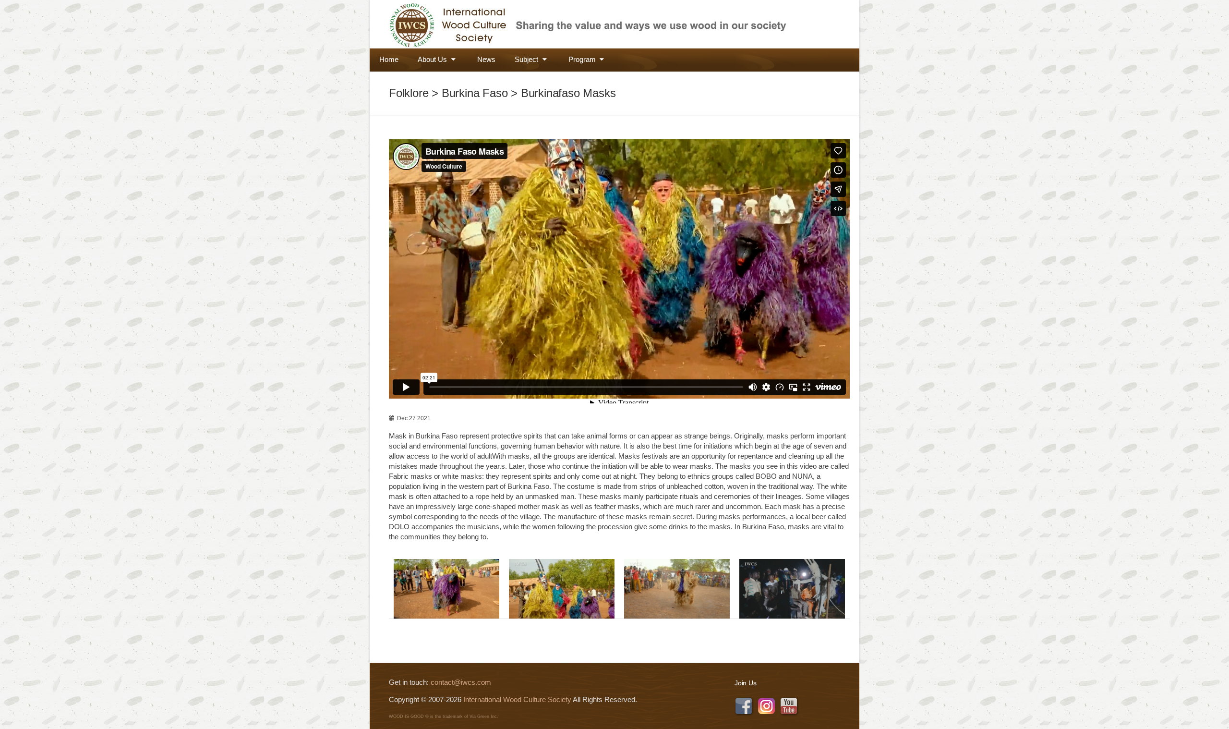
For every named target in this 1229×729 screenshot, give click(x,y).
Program (583, 59)
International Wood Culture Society (517, 699)
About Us (433, 59)
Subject (527, 59)
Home (388, 59)
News (486, 59)
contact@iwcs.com (461, 682)
